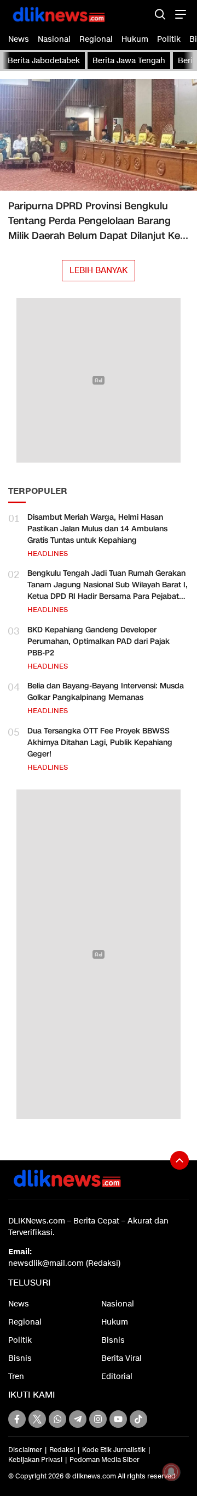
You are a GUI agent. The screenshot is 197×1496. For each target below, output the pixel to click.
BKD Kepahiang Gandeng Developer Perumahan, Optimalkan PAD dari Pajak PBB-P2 (98, 641)
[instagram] (98, 1419)
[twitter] (37, 1419)
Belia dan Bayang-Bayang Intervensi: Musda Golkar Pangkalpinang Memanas (105, 692)
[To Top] (179, 1160)
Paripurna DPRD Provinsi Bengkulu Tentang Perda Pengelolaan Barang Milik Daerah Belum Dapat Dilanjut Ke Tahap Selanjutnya (94, 228)
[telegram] (77, 1419)
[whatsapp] (57, 1419)
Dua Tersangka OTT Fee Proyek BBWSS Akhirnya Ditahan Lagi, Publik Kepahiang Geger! (99, 742)
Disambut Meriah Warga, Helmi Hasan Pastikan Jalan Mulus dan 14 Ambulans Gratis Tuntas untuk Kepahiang (97, 529)
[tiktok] (138, 1419)
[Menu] (179, 14)
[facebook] (17, 1419)
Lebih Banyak (98, 270)
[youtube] (118, 1419)
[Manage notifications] (171, 1472)
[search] (160, 14)
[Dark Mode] (140, 14)
